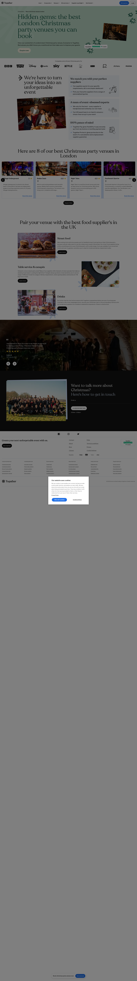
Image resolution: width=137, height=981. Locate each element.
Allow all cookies (59, 499)
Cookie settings (77, 499)
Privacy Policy (55, 495)
